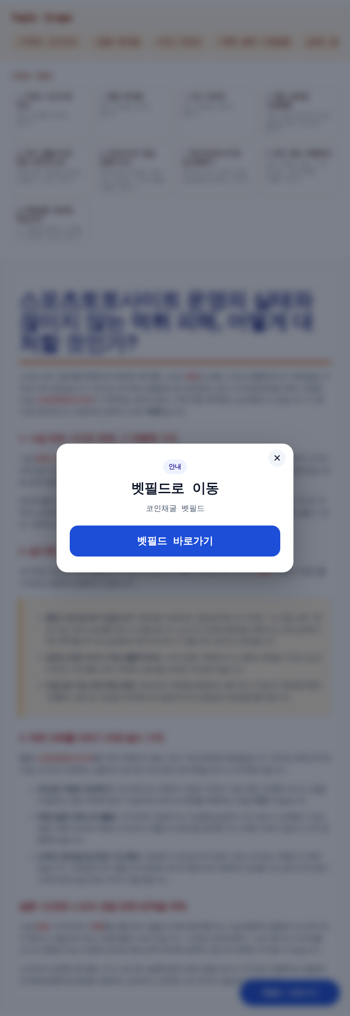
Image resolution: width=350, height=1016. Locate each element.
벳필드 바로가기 (175, 540)
